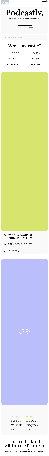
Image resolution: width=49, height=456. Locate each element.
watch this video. (16, 244)
